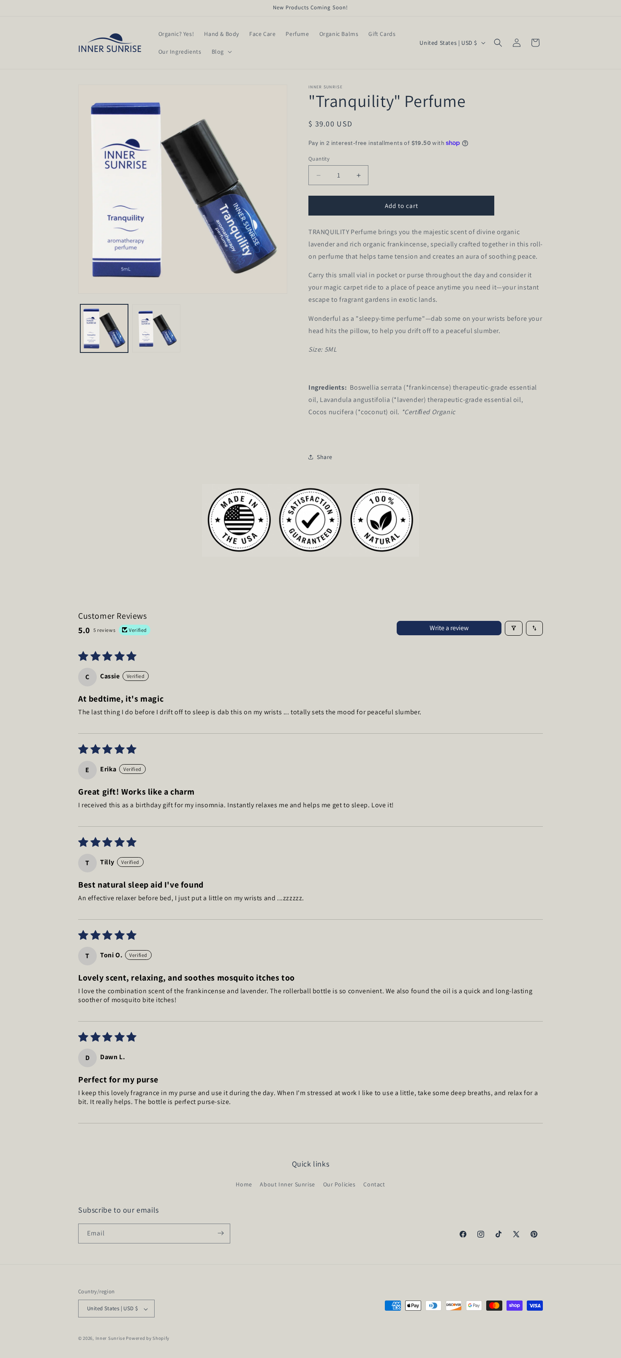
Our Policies (339, 1185)
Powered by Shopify (147, 1339)
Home (244, 1185)
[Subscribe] (220, 1233)
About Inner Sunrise (287, 1185)
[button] (221, 51)
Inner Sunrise (110, 1339)
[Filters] (514, 628)
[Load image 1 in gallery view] (104, 328)
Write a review (449, 627)
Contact (374, 1185)
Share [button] (324, 457)
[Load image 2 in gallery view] (156, 328)
